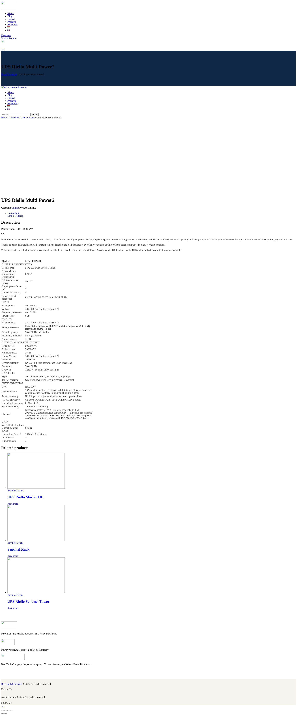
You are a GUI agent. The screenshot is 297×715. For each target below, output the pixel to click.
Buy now (12, 490)
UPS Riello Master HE (25, 497)
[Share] (5, 710)
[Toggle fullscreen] (8, 710)
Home (4, 74)
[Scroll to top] (3, 706)
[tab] (151, 213)
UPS (23, 117)
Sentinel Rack (18, 549)
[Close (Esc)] (2, 710)
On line (30, 117)
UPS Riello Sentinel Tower (28, 601)
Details (20, 490)
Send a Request (15, 215)
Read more (12, 503)
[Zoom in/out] (12, 710)
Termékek (12, 74)
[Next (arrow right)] (5, 713)
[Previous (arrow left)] (2, 713)
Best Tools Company (11, 684)
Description (13, 213)
